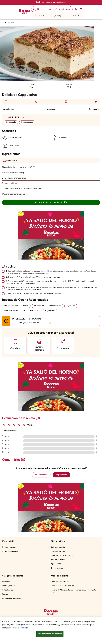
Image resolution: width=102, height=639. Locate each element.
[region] (51, 628)
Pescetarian (35, 311)
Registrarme (61, 475)
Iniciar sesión (41, 475)
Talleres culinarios (58, 560)
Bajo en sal (71, 306)
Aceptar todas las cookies (50, 634)
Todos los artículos (58, 547)
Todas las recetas (9, 547)
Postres (5, 594)
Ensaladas (6, 582)
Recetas (41, 16)
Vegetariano (50, 311)
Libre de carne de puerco (14, 311)
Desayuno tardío (11, 306)
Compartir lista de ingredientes (48, 202)
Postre (25, 306)
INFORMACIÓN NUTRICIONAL (26, 321)
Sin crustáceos (27, 122)
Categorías (9, 23)
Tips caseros (56, 564)
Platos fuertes (7, 590)
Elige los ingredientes (10, 551)
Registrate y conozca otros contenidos (51, 2)
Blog (59, 16)
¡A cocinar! (51, 109)
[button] (5, 101)
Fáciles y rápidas (8, 586)
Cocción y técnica (58, 551)
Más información (20, 628)
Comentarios (94, 109)
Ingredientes (8, 109)
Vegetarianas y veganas (11, 598)
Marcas (76, 16)
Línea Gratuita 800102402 (61, 582)
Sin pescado (11, 122)
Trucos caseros (57, 568)
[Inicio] (24, 12)
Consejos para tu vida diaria (62, 556)
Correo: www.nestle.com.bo (62, 586)
